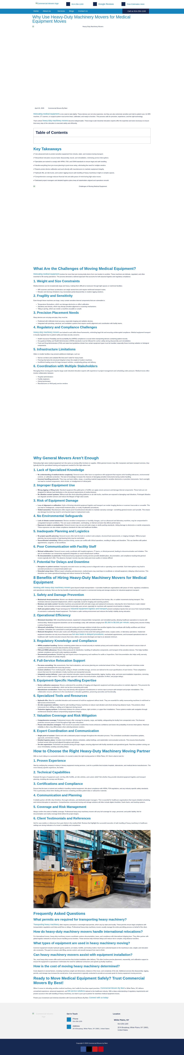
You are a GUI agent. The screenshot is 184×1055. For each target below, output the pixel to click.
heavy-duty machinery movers (55, 121)
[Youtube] (95, 1049)
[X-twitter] (89, 1049)
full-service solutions (76, 991)
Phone (75, 1019)
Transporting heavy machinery (46, 924)
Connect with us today (98, 998)
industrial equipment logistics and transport (89, 609)
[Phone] (69, 1019)
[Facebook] (83, 1049)
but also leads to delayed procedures (88, 634)
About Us (47, 11)
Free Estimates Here (135, 4)
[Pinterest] (101, 1049)
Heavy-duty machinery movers (46, 332)
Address (76, 1026)
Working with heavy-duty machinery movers (51, 587)
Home (36, 11)
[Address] (69, 1027)
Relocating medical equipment (46, 114)
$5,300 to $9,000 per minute (117, 622)
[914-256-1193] (115, 1024)
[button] (147, 132)
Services (61, 11)
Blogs (71, 11)
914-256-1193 (77, 4)
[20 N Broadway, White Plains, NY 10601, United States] (115, 1027)
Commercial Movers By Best (112, 988)
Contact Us (83, 11)
